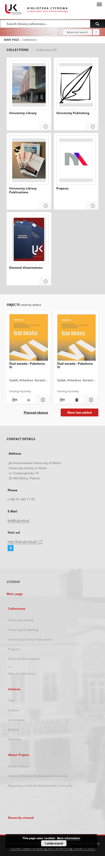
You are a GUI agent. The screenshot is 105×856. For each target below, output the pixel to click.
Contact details (19, 766)
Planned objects (36, 412)
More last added (79, 412)
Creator (13, 710)
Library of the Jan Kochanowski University (38, 776)
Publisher (15, 739)
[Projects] (76, 160)
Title (11, 700)
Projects (62, 188)
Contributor (16, 720)
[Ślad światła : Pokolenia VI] (28, 338)
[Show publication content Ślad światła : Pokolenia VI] (76, 400)
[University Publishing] (76, 85)
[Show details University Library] (45, 127)
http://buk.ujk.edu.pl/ (23, 541)
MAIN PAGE (11, 40)
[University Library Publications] (29, 160)
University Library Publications (23, 190)
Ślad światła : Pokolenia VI (27, 365)
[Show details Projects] (92, 206)
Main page (15, 594)
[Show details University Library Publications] (45, 206)
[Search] (97, 24)
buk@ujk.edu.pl (19, 520)
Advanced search (77, 32)
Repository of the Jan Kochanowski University (40, 785)
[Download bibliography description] (14, 400)
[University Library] (29, 85)
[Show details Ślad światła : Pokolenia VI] (42, 400)
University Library (23, 113)
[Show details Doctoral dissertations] (45, 282)
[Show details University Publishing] (92, 127)
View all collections (21, 673)
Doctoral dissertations (26, 267)
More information (68, 838)
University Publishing (72, 113)
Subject (13, 729)
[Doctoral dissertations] (29, 239)
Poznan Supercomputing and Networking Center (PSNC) (52, 848)
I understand (54, 843)
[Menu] (99, 4)
